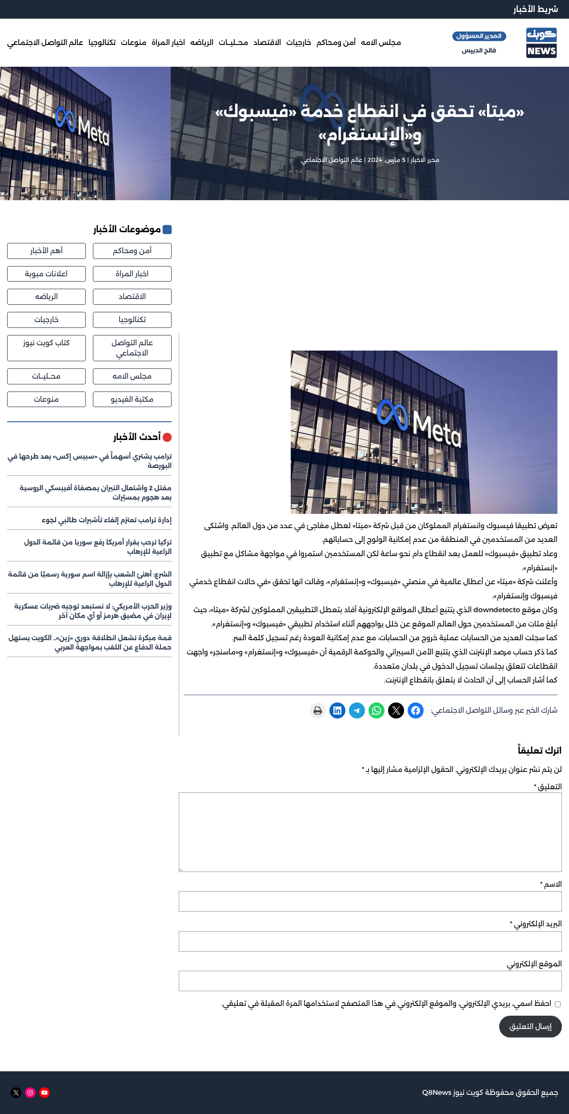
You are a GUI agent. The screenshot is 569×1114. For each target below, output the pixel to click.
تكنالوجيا (132, 319)
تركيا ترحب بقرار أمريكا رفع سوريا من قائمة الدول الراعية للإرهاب (98, 547)
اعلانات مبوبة (46, 274)
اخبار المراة (132, 274)
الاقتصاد (132, 296)
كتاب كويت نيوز (46, 343)
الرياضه (46, 296)
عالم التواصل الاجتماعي (331, 159)
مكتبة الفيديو (132, 399)
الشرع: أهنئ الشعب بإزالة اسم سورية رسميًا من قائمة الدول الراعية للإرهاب (90, 579)
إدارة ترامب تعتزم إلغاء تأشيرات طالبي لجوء (107, 520)
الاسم (551, 884)
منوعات (46, 399)
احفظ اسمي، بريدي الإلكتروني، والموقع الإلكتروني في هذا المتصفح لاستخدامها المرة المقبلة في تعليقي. (386, 1003)
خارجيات (46, 319)
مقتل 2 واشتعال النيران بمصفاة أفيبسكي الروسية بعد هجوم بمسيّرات (96, 492)
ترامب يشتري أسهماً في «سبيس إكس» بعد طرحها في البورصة (90, 461)
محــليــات (46, 376)
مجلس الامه (132, 376)
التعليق (548, 787)
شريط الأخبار (535, 9)
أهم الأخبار (46, 250)
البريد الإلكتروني (536, 924)
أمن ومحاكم (132, 250)
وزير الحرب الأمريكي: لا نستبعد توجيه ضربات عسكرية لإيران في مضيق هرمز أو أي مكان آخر (93, 611)
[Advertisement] (370, 278)
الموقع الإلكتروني (534, 964)
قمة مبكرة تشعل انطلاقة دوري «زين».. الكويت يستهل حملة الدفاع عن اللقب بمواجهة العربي (90, 642)
